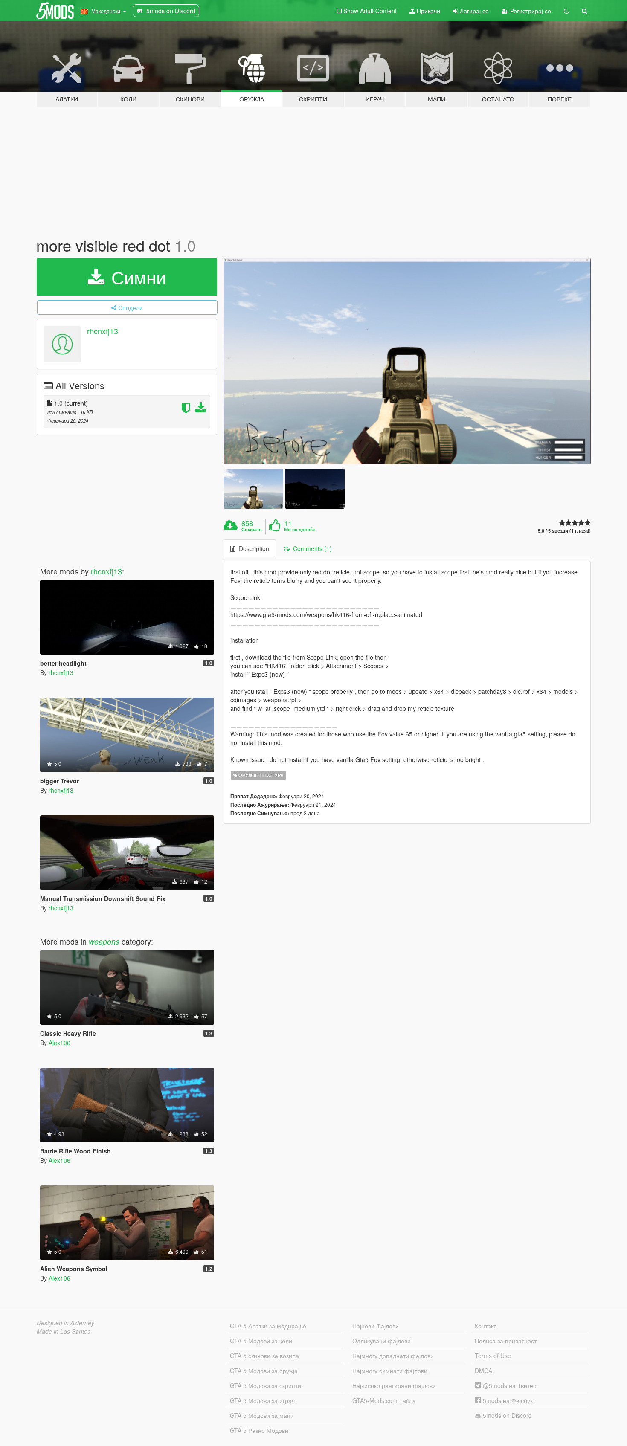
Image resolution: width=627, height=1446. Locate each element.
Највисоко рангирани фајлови (394, 1385)
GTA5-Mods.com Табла (384, 1400)
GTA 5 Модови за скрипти (265, 1385)
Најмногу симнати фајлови (389, 1370)
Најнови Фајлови (375, 1325)
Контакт (485, 1325)
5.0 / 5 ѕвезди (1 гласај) (564, 530)
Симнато (251, 529)
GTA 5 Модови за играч (262, 1400)
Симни (136, 277)
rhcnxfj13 (102, 330)
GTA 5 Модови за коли (261, 1340)
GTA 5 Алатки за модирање (268, 1325)
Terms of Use (493, 1355)
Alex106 (59, 1042)
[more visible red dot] (407, 361)
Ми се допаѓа (299, 529)
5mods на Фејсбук (507, 1400)
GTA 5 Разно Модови (259, 1430)
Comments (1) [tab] (311, 548)
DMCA (483, 1370)
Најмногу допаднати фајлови (393, 1355)
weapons (104, 941)
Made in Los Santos (63, 1331)
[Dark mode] (566, 10)
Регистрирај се (529, 10)
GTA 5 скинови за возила (264, 1355)
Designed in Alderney (65, 1322)
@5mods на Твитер (509, 1385)
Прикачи (427, 10)
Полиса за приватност (506, 1340)
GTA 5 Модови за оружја (264, 1370)
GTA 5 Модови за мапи (262, 1415)
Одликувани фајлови (381, 1340)
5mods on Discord (506, 1415)
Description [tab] (252, 548)
